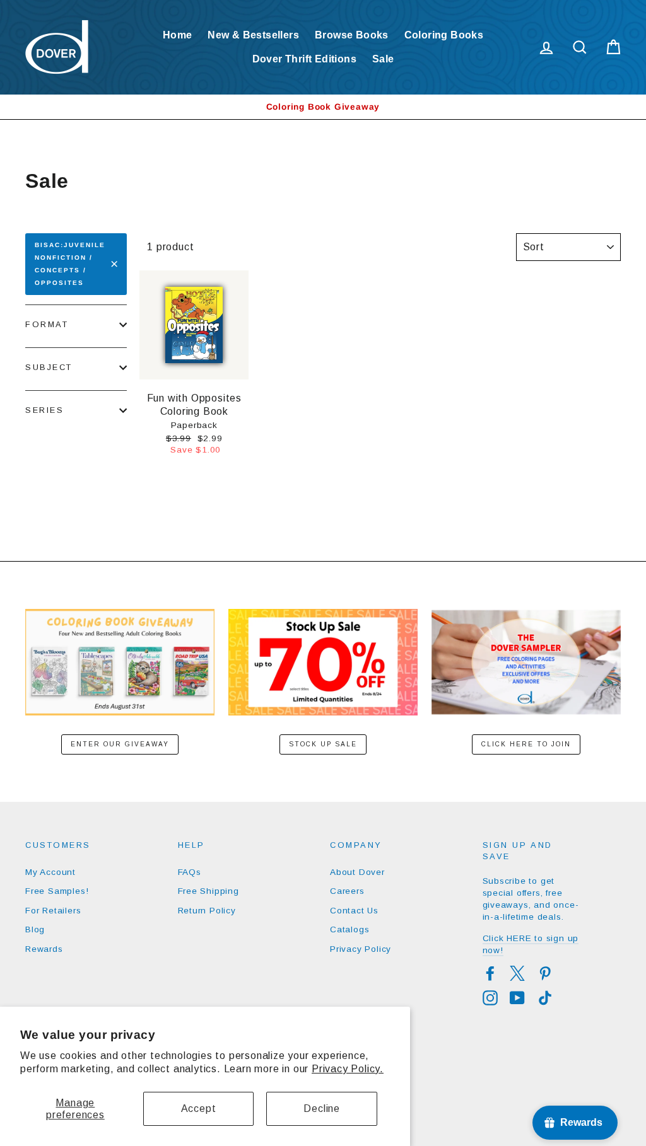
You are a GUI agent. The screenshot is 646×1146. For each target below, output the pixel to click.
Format (46, 324)
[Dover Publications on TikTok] (545, 997)
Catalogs (349, 929)
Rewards (44, 949)
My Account (50, 872)
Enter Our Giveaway (120, 744)
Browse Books (352, 35)
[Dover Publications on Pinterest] (545, 973)
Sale (383, 59)
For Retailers (53, 910)
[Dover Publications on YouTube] (517, 997)
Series (44, 410)
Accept (198, 1108)
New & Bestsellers (253, 35)
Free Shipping (208, 891)
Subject (49, 367)
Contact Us (354, 910)
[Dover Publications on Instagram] (490, 997)
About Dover (357, 872)
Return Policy (207, 910)
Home (177, 35)
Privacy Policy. (348, 1068)
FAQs (189, 872)
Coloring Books (444, 35)
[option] (323, 107)
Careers (347, 891)
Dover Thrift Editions (304, 59)
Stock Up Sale (323, 744)
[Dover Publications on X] (517, 973)
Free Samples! (56, 891)
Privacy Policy (360, 949)
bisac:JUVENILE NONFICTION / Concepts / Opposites (70, 263)
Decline (321, 1108)
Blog (35, 929)
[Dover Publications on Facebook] (490, 973)
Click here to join (526, 744)
